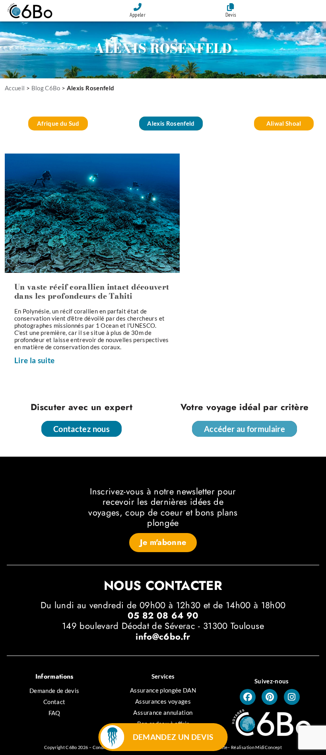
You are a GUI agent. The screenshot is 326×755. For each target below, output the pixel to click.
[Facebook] (248, 697)
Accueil (15, 87)
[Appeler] (138, 7)
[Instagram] (292, 697)
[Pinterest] (269, 697)
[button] (163, 542)
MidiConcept (268, 747)
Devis (231, 14)
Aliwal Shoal (283, 123)
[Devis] (231, 7)
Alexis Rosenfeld (171, 123)
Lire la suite (34, 360)
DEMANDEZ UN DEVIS (173, 736)
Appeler (138, 14)
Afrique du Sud (58, 123)
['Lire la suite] (92, 212)
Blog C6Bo (45, 87)
